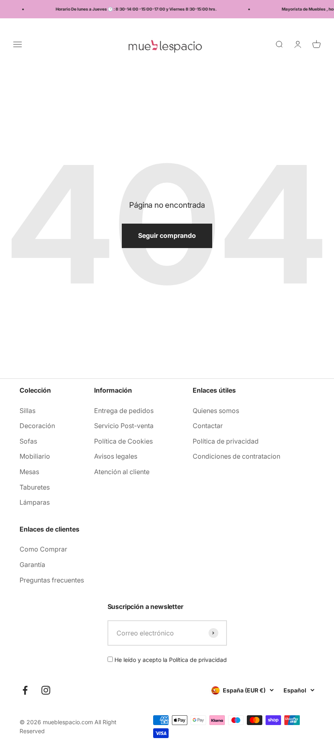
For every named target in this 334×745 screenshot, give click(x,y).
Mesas (29, 472)
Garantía (32, 564)
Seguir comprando (167, 235)
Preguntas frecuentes (52, 580)
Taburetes (35, 487)
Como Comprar (43, 549)
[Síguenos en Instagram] (45, 690)
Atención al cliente (121, 472)
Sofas (28, 441)
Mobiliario (35, 456)
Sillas (27, 411)
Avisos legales (115, 456)
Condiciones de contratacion (236, 456)
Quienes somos (216, 411)
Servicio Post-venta (124, 426)
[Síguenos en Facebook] (25, 690)
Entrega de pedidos (124, 411)
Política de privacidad (226, 441)
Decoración (37, 426)
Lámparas (35, 502)
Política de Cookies (123, 441)
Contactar (208, 426)
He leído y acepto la (170, 659)
